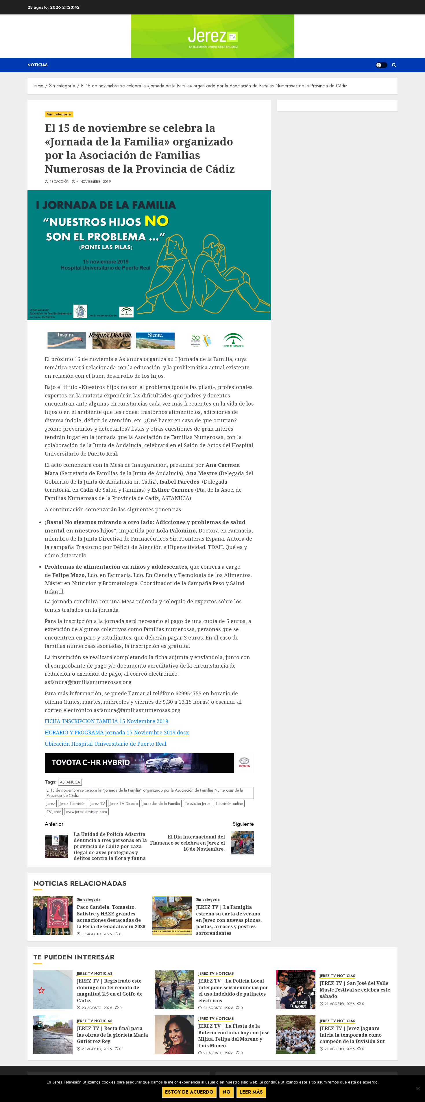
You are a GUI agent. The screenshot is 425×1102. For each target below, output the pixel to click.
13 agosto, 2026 (97, 934)
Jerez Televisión (73, 803)
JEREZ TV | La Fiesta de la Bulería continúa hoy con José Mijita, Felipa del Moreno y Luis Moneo (233, 1035)
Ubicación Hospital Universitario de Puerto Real (106, 743)
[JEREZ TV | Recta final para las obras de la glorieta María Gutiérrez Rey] (53, 1034)
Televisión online (229, 803)
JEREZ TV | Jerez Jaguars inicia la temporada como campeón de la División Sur (352, 1034)
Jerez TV (97, 803)
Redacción (59, 182)
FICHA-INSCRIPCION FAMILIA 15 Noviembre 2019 (106, 721)
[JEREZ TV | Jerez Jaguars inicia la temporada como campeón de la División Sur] (295, 1034)
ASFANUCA (70, 782)
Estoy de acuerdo (189, 1092)
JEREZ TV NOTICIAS (94, 973)
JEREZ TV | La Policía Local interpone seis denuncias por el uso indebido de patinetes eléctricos (233, 990)
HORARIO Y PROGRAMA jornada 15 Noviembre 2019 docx (117, 732)
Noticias (37, 65)
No (226, 1092)
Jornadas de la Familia (161, 803)
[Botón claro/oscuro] (381, 65)
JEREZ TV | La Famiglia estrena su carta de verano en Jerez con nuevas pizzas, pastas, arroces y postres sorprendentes (229, 920)
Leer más (251, 1092)
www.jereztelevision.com (86, 811)
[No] (418, 1088)
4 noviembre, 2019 (94, 182)
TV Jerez (54, 811)
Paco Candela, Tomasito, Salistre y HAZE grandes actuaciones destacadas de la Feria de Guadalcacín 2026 (111, 917)
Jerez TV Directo (124, 803)
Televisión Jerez (197, 803)
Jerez (51, 803)
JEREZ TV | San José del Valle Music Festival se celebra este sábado (355, 989)
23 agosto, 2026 (97, 1008)
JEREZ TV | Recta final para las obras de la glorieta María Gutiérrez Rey (112, 1034)
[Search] (394, 65)
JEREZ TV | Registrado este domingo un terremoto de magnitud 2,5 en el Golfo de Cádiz (110, 990)
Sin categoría (59, 114)
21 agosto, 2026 (218, 1008)
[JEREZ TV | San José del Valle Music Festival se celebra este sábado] (295, 989)
